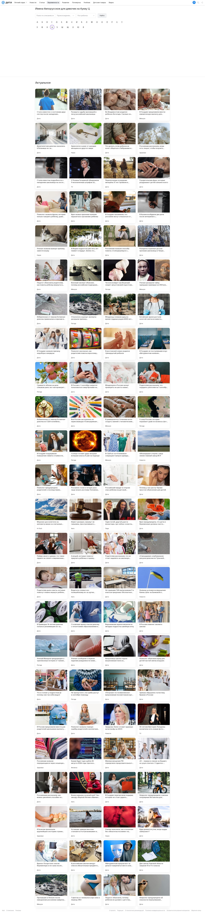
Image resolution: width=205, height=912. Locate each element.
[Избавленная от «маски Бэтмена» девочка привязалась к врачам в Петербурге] (51, 310)
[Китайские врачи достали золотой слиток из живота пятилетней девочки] (154, 310)
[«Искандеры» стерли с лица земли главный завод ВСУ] (154, 446)
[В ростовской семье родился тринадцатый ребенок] (120, 344)
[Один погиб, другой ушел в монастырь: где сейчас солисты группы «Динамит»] (120, 515)
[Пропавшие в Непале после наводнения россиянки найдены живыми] (51, 890)
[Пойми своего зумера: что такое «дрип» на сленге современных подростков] (51, 549)
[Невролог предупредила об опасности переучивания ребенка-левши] (154, 890)
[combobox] (63, 15)
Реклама (18, 910)
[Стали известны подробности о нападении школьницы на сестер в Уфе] (51, 173)
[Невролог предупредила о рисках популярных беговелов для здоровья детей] (154, 788)
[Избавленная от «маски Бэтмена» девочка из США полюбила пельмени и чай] (51, 412)
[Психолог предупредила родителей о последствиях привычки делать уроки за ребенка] (51, 480)
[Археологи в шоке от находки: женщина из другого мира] (85, 139)
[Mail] (3, 2)
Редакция (120, 910)
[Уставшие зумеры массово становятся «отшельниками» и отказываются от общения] (85, 822)
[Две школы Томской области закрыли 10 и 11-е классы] (154, 856)
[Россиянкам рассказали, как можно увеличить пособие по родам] (51, 788)
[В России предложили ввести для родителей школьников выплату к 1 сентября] (51, 720)
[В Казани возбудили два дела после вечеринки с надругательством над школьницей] (154, 207)
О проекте (112, 910)
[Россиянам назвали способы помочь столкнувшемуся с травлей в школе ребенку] (120, 241)
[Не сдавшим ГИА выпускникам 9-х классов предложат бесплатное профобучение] (120, 583)
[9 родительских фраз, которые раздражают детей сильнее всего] (154, 173)
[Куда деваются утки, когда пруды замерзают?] (154, 822)
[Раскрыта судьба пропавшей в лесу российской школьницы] (85, 105)
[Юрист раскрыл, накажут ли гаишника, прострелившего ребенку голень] (85, 515)
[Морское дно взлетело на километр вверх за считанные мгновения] (51, 515)
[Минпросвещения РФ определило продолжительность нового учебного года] (120, 754)
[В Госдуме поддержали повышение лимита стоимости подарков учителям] (51, 446)
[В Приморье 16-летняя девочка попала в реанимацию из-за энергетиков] (51, 617)
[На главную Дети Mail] (8, 2)
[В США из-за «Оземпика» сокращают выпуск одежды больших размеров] (120, 446)
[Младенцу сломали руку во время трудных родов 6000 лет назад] (120, 310)
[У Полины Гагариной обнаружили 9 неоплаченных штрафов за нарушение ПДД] (85, 173)
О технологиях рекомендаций (134, 910)
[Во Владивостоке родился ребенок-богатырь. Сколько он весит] (120, 105)
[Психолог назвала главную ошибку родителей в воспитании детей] (85, 720)
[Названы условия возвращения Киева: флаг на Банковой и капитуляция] (154, 583)
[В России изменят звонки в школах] (154, 617)
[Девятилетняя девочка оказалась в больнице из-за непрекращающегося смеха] (51, 139)
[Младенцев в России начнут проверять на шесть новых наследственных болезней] (120, 378)
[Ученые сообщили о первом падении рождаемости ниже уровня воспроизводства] (85, 651)
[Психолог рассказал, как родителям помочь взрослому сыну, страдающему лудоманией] (85, 344)
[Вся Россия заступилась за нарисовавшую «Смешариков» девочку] (85, 412)
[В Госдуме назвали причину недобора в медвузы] (51, 344)
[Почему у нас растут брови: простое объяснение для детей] (154, 480)
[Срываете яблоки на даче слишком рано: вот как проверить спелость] (51, 378)
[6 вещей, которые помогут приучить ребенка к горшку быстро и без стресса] (85, 549)
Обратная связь (196, 910)
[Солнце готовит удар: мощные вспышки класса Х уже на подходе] (85, 446)
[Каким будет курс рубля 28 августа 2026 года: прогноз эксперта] (85, 754)
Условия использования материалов (178, 910)
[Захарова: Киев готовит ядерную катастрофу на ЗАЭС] (120, 720)
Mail (3, 910)
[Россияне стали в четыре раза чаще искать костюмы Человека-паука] (85, 480)
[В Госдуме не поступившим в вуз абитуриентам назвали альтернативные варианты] (154, 344)
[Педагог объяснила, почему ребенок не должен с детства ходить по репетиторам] (120, 890)
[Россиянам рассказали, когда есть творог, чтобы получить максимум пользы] (154, 139)
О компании (10, 910)
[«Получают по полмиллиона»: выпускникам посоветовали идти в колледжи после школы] (120, 685)
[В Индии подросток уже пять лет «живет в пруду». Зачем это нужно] (85, 241)
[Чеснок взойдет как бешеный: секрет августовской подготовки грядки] (120, 276)
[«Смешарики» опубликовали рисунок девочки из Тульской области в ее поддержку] (154, 549)
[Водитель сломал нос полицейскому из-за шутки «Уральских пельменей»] (85, 583)
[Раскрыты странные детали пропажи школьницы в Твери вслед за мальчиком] (154, 241)
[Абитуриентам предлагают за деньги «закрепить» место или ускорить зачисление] (120, 856)
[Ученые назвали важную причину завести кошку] (51, 241)
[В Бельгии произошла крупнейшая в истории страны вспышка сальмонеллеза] (51, 822)
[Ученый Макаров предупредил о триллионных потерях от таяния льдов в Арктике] (51, 651)
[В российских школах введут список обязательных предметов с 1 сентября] (85, 856)
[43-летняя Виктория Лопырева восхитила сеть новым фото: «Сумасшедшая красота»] (154, 720)
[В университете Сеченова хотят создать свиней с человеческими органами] (120, 412)
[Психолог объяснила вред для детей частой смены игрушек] (154, 651)
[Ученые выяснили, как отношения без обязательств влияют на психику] (120, 822)
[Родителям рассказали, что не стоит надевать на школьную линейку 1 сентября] (120, 549)
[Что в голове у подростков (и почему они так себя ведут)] (51, 685)
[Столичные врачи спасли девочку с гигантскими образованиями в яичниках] (85, 617)
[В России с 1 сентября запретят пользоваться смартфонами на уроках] (85, 378)
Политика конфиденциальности (155, 910)
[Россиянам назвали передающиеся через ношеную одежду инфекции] (51, 754)
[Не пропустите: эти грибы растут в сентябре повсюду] (85, 685)
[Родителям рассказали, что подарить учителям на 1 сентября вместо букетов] (154, 378)
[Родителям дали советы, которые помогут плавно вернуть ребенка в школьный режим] (51, 583)
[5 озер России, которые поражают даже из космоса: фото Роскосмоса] (154, 412)
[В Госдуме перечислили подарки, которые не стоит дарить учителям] (120, 788)
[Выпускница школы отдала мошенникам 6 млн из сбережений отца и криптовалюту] (120, 651)
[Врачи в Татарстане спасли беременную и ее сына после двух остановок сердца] (51, 856)
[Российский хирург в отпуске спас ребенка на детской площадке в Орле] (120, 480)
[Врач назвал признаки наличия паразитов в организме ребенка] (85, 207)
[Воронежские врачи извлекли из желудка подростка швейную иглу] (120, 617)
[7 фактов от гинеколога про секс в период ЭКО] (85, 890)
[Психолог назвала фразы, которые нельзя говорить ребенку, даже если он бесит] (51, 207)
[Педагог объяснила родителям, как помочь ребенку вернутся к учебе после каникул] (51, 276)
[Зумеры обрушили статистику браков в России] (154, 685)
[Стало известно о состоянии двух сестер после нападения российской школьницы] (51, 105)
